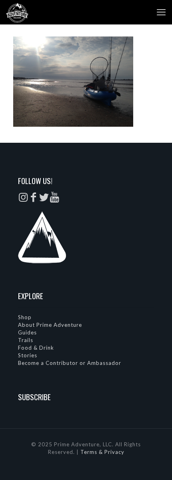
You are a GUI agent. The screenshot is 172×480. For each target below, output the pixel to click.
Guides (27, 332)
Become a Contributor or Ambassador (69, 363)
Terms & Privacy (102, 452)
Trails (25, 340)
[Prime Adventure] (17, 12)
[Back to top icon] (155, 463)
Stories (27, 355)
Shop (25, 317)
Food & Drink (36, 347)
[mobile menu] (161, 12)
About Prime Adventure (50, 325)
